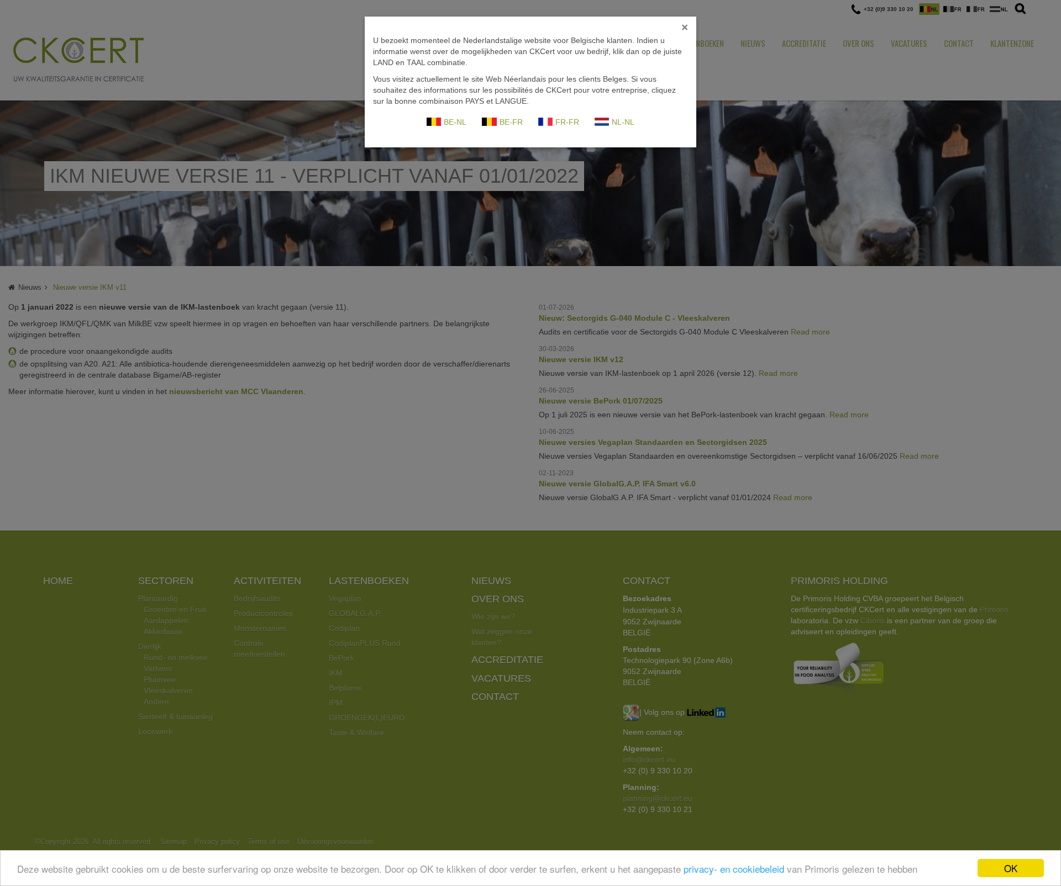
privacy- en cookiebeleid (734, 869)
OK (1010, 868)
